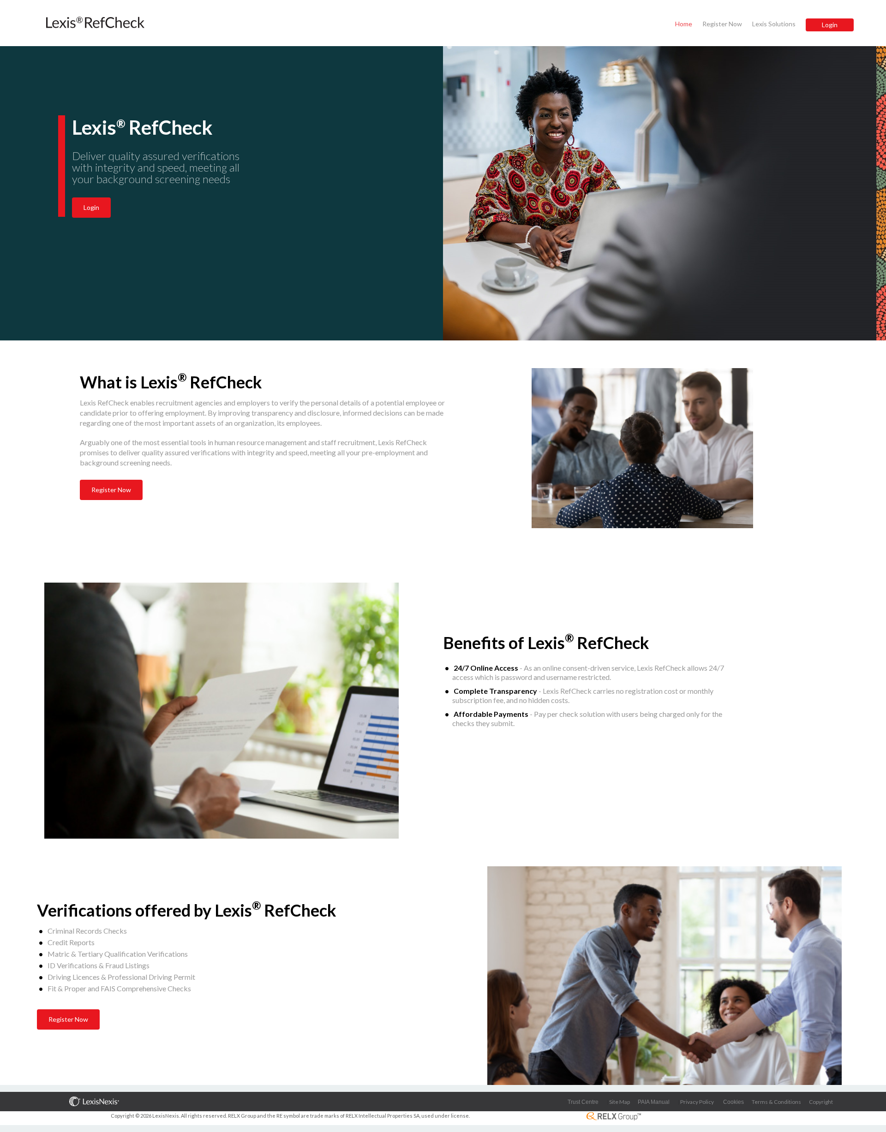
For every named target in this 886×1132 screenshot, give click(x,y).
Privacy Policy (697, 1101)
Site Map (619, 1101)
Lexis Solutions (774, 24)
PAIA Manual (654, 1102)
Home (683, 24)
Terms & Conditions (776, 1101)
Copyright (821, 1101)
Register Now (722, 24)
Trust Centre (583, 1102)
